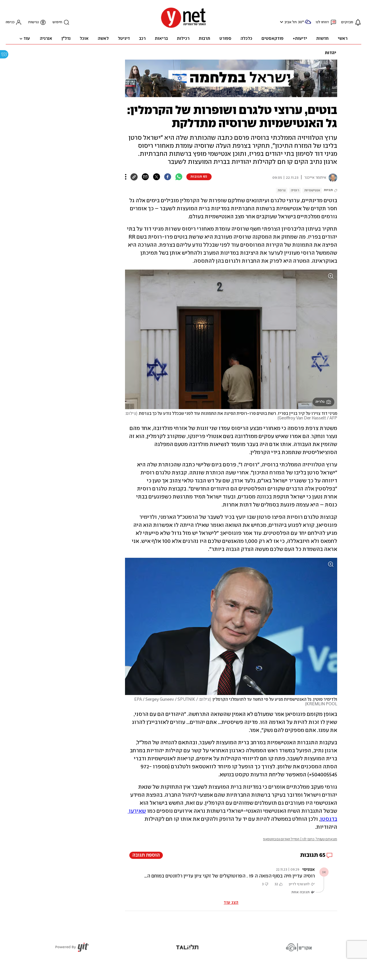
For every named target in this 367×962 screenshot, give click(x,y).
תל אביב (290, 22)
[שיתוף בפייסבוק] (167, 176)
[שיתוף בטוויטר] (156, 176)
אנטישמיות (312, 190)
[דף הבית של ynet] (183, 27)
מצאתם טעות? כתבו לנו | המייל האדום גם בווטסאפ (300, 839)
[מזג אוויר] (307, 24)
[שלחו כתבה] (145, 176)
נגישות (33, 22)
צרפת (282, 190)
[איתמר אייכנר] (331, 177)
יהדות (330, 53)
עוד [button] (27, 39)
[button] (280, 22)
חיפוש (57, 22)
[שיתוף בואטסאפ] (178, 176)
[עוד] (125, 176)
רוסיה (295, 190)
